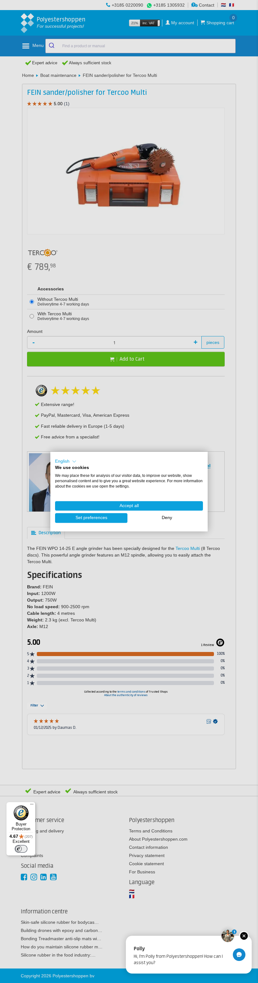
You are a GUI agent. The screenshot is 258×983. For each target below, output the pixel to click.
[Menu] (32, 805)
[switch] (21, 849)
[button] (65, 461)
